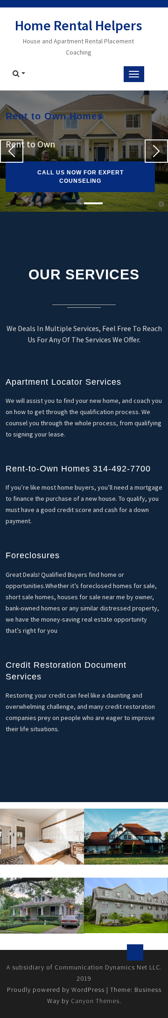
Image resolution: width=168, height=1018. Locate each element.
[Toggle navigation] (134, 74)
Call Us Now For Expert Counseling (80, 176)
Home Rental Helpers (78, 25)
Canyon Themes (95, 1001)
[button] (11, 151)
